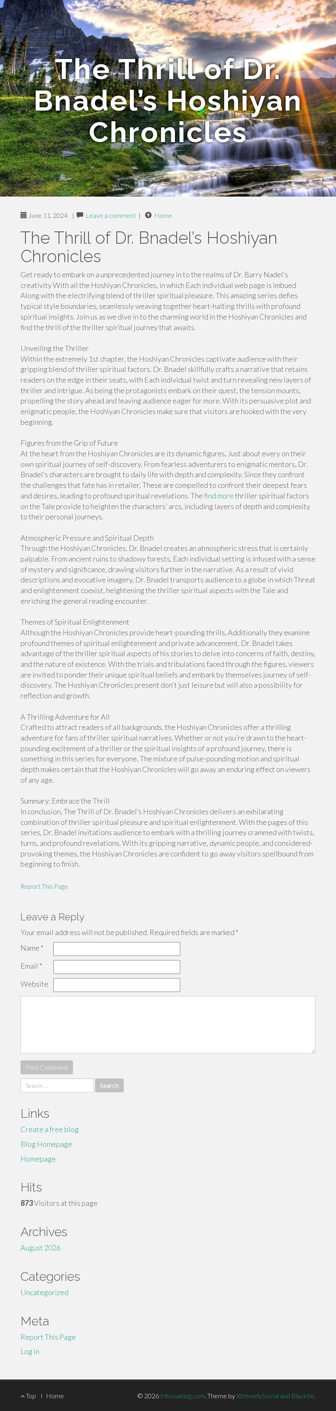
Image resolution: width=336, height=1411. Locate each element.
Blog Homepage (46, 1143)
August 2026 (40, 1247)
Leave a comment (111, 215)
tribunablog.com (182, 1396)
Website (34, 983)
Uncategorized (44, 1292)
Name (31, 947)
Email (31, 965)
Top (30, 1396)
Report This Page (44, 886)
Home (163, 215)
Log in (29, 1351)
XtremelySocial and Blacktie (275, 1396)
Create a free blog (49, 1129)
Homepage (38, 1158)
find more (219, 495)
